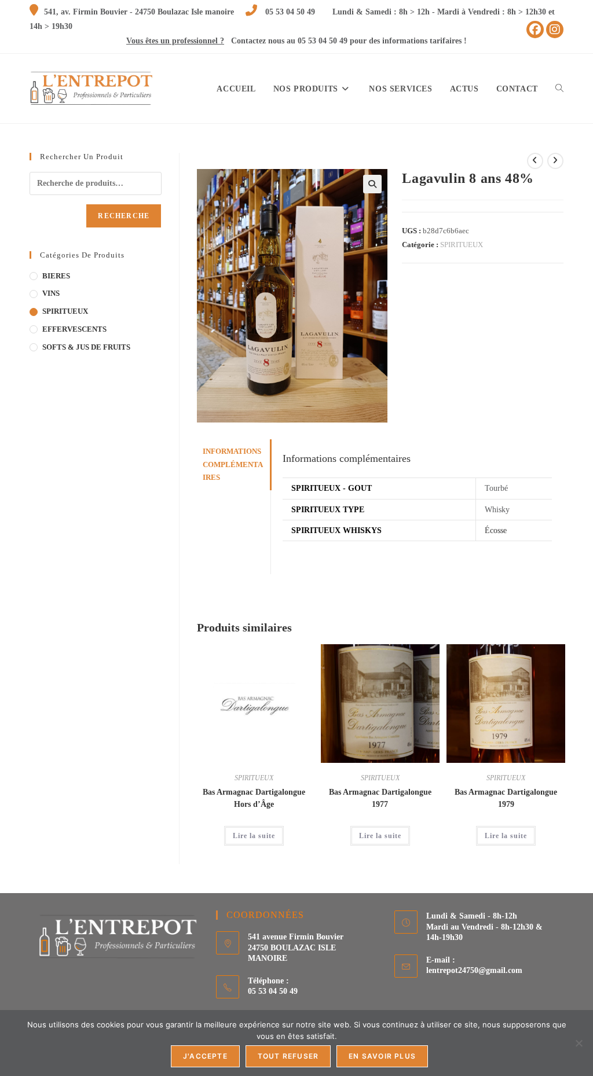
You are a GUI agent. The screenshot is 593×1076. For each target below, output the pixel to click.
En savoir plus (382, 1056)
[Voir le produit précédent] (535, 161)
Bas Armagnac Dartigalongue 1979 (506, 798)
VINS (51, 293)
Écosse (496, 530)
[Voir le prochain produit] (555, 161)
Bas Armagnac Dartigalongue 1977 (380, 798)
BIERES (56, 275)
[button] (372, 184)
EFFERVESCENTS (74, 329)
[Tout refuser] (578, 1043)
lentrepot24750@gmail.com (474, 970)
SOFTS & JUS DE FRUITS (86, 347)
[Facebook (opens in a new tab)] (535, 29)
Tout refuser (288, 1056)
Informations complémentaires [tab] (233, 464)
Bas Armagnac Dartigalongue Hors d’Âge (254, 798)
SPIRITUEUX (461, 244)
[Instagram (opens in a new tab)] (554, 29)
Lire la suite (254, 836)
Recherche (123, 216)
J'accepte (205, 1056)
